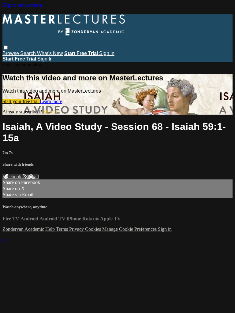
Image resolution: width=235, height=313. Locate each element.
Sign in (106, 53)
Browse (11, 53)
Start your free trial (21, 101)
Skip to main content (22, 5)
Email (33, 176)
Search (28, 53)
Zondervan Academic (23, 229)
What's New (50, 53)
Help (50, 229)
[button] (6, 48)
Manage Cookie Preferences (130, 229)
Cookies (93, 229)
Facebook (12, 176)
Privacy (77, 229)
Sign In (45, 58)
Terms (62, 229)
